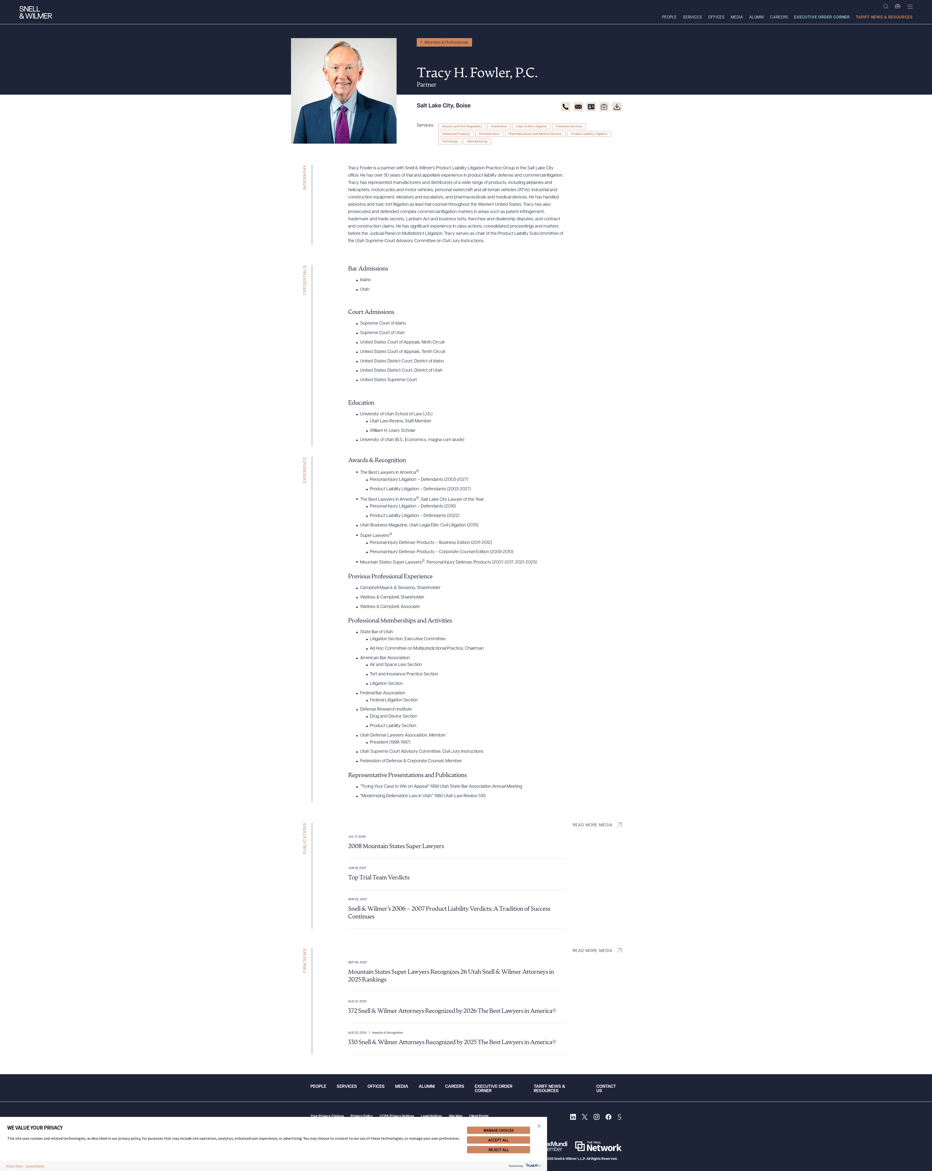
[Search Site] (885, 6)
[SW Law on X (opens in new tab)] (585, 1117)
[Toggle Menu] (910, 6)
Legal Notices (431, 1116)
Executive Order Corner (822, 17)
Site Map (455, 1116)
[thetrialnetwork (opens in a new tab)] (598, 1146)
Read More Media (593, 825)
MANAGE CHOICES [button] (498, 1130)
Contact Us (606, 1089)
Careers (779, 17)
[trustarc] (533, 1166)
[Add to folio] (604, 106)
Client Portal (478, 1116)
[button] (539, 1126)
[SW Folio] (897, 6)
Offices (716, 17)
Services (692, 17)
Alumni (756, 17)
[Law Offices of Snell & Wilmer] (35, 13)
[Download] (617, 106)
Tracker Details (34, 1166)
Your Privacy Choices (327, 1116)
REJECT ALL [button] (499, 1149)
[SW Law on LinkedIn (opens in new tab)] (573, 1117)
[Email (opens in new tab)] (578, 106)
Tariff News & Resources (884, 17)
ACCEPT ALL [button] (498, 1140)
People (669, 17)
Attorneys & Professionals (446, 43)
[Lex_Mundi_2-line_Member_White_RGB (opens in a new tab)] (554, 1146)
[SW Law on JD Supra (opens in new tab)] (619, 1117)
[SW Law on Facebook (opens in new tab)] (608, 1117)
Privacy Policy (362, 1116)
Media (737, 17)
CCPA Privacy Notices (397, 1116)
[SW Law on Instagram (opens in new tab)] (596, 1117)
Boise (463, 106)
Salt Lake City (435, 106)
